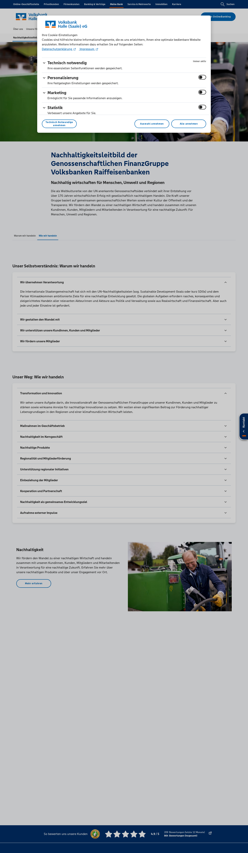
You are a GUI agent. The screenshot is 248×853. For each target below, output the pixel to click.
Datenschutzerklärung (57, 49)
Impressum (87, 49)
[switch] (202, 77)
